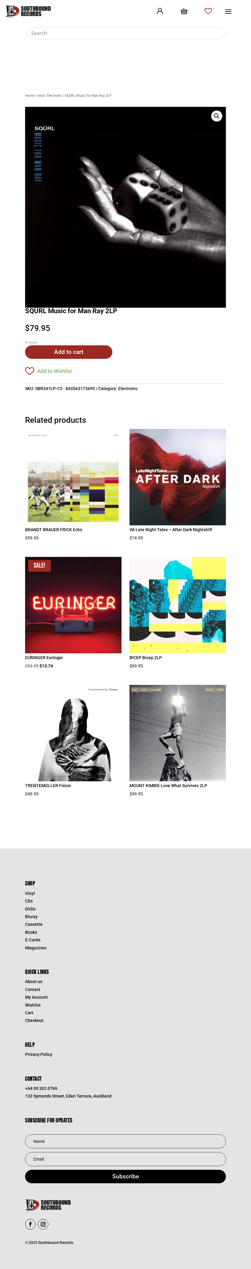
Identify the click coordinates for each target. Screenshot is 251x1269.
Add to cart (68, 351)
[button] (216, 116)
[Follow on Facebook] (30, 1224)
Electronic (54, 96)
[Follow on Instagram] (43, 1224)
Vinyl (40, 96)
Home (29, 96)
